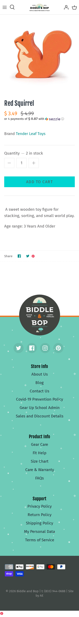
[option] (39, 54)
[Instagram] (45, 348)
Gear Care (39, 444)
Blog (39, 382)
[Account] (65, 7)
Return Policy (39, 514)
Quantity (23, 153)
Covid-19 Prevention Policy (39, 399)
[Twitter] (18, 348)
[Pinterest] (58, 348)
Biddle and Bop (40, 315)
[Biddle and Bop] (39, 7)
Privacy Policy (39, 506)
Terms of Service (39, 540)
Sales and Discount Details (39, 416)
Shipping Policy (39, 523)
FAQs (39, 478)
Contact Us (39, 391)
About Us (39, 374)
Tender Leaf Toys (31, 133)
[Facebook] (32, 348)
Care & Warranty (39, 469)
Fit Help (39, 452)
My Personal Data (39, 531)
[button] (39, 119)
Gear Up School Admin (40, 407)
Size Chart (39, 461)
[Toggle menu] (4, 7)
